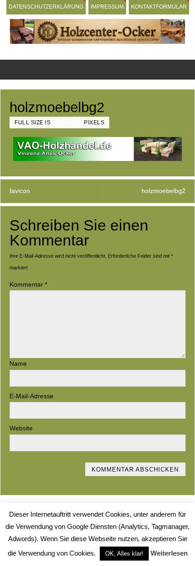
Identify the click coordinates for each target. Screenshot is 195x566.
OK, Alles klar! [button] (124, 553)
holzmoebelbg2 (163, 191)
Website (21, 428)
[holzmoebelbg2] (97, 149)
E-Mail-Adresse (32, 396)
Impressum (107, 7)
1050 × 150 (67, 122)
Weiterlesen (169, 553)
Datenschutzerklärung (46, 7)
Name (18, 363)
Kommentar (28, 284)
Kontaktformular (159, 7)
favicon (20, 191)
